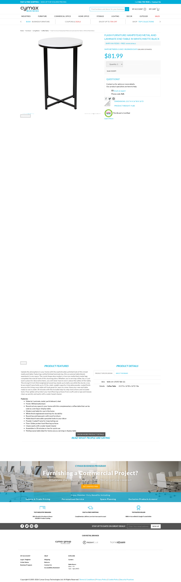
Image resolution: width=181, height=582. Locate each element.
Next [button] (23, 363)
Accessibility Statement (52, 568)
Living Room (36, 30)
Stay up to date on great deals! (108, 526)
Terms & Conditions (87, 579)
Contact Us (48, 565)
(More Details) (131, 43)
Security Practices (127, 579)
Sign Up (155, 526)
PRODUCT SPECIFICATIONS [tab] (103, 373)
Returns (47, 562)
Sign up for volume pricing (53, 2)
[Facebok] (22, 526)
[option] (60, 73)
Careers (70, 559)
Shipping (47, 559)
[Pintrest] (31, 526)
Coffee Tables (45, 30)
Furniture (28, 30)
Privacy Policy (101, 579)
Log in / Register (25, 559)
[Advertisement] (114, 408)
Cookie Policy (113, 579)
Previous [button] (25, 116)
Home (22, 30)
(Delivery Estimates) (145, 49)
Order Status (24, 562)
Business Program (26, 565)
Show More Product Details (90, 434)
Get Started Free (90, 486)
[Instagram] (36, 526)
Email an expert (120, 91)
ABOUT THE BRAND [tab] (122, 373)
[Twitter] (27, 526)
